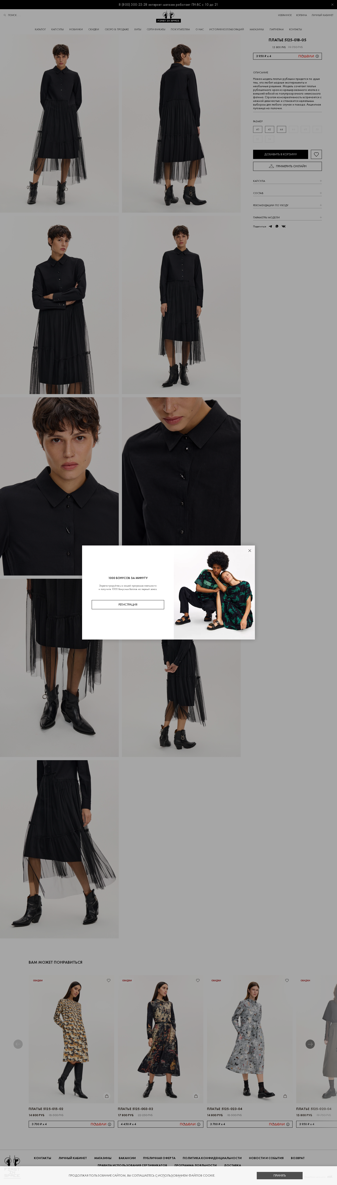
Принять (279, 1175)
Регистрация (128, 604)
